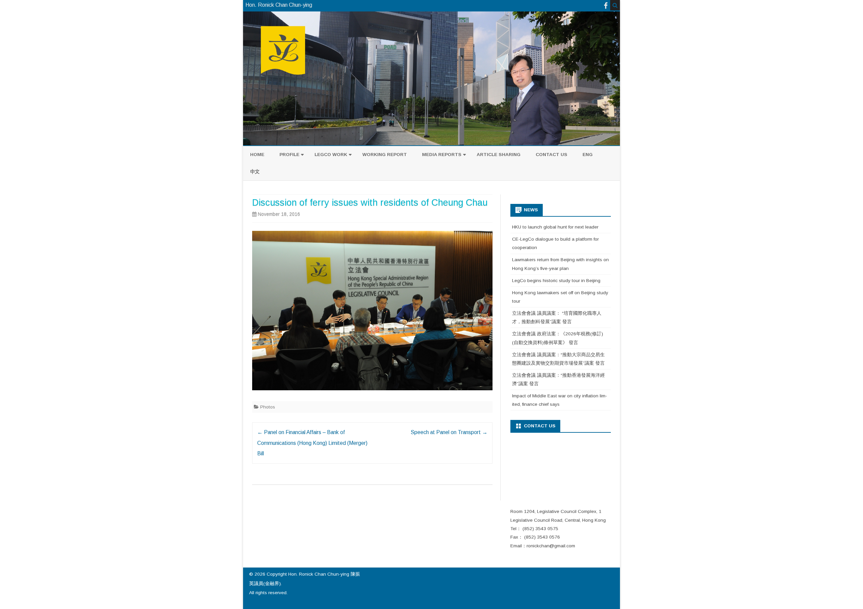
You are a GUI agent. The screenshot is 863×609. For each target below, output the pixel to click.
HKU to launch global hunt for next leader (555, 227)
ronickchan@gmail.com (551, 545)
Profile (289, 154)
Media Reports (442, 154)
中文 (255, 171)
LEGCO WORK (331, 154)
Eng (588, 154)
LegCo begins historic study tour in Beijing (556, 280)
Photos (267, 406)
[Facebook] (606, 5)
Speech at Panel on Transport (449, 432)
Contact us (551, 154)
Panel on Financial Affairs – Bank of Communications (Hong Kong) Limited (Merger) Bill (312, 442)
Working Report (384, 154)
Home (257, 154)
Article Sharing (498, 154)
